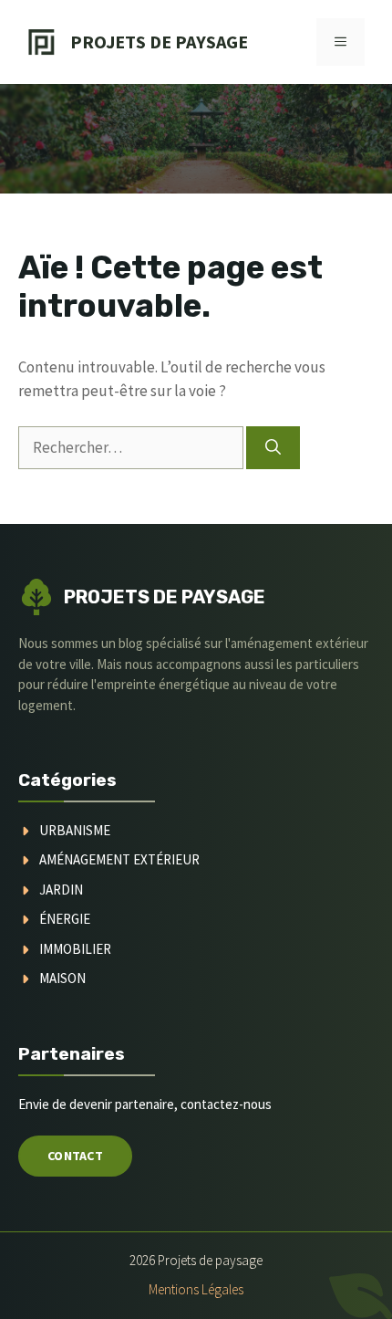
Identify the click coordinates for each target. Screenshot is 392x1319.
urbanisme (74, 830)
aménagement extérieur (119, 859)
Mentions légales (196, 1289)
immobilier (75, 949)
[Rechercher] (273, 448)
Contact (75, 1155)
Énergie (64, 918)
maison (62, 978)
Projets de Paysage (159, 41)
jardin (61, 889)
